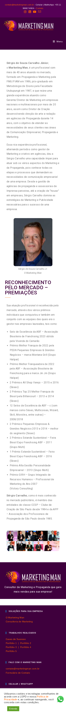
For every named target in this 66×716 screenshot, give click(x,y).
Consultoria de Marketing (19, 621)
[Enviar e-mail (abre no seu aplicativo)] (39, 11)
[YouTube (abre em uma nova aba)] (34, 11)
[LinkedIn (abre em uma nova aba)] (30, 11)
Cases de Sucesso (16, 639)
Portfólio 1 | (13, 643)
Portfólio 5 (11, 651)
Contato (39, 8)
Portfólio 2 (25, 643)
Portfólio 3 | (13, 647)
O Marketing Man (15, 617)
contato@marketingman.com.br (19, 5)
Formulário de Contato (18, 672)
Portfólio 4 (25, 647)
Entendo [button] (13, 709)
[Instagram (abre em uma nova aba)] (25, 11)
